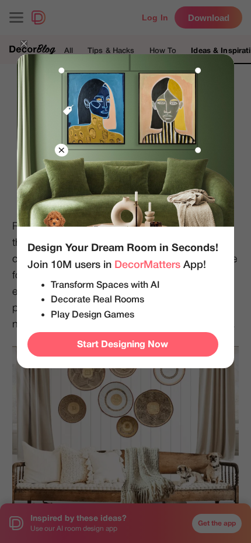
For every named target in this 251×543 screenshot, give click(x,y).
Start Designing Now (122, 344)
